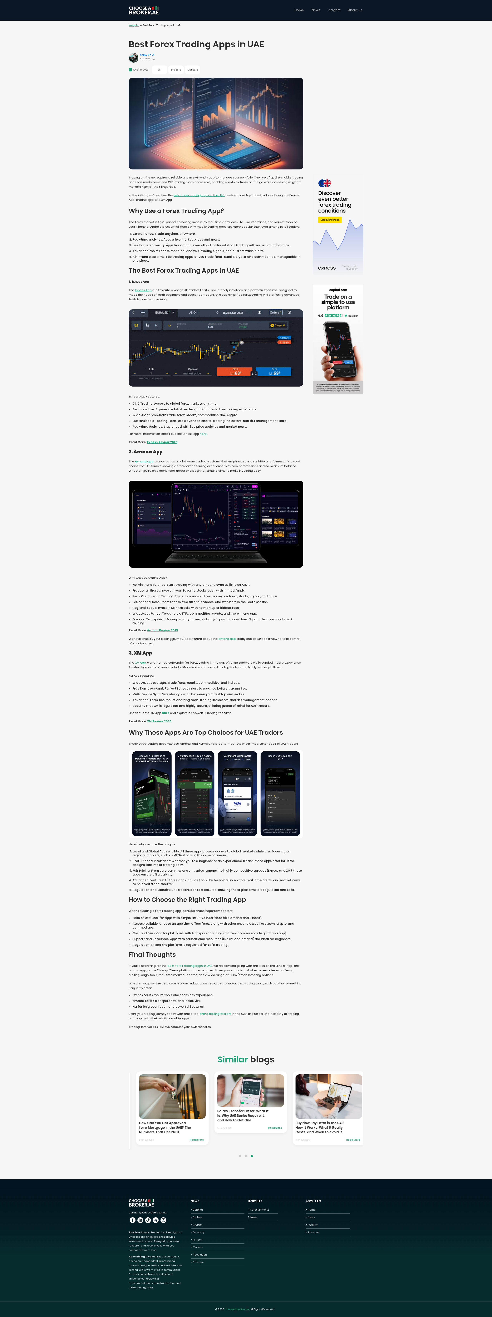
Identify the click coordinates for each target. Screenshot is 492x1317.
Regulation (200, 1254)
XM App (140, 663)
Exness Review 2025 (162, 442)
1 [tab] (240, 1153)
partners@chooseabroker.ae (147, 1212)
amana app (144, 461)
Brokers (197, 1217)
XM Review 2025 (159, 721)
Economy (198, 1232)
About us (355, 10)
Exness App (143, 290)
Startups (198, 1262)
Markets (198, 1247)
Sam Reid (147, 55)
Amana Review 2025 (162, 630)
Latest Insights (259, 1210)
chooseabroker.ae (237, 1309)
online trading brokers (215, 1014)
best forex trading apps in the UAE (199, 195)
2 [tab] (246, 1153)
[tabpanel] (190, 1100)
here (203, 434)
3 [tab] (252, 1153)
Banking (198, 1210)
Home (299, 10)
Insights (334, 10)
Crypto (197, 1225)
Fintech (197, 1239)
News (316, 10)
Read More (136, 1142)
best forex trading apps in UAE (190, 966)
